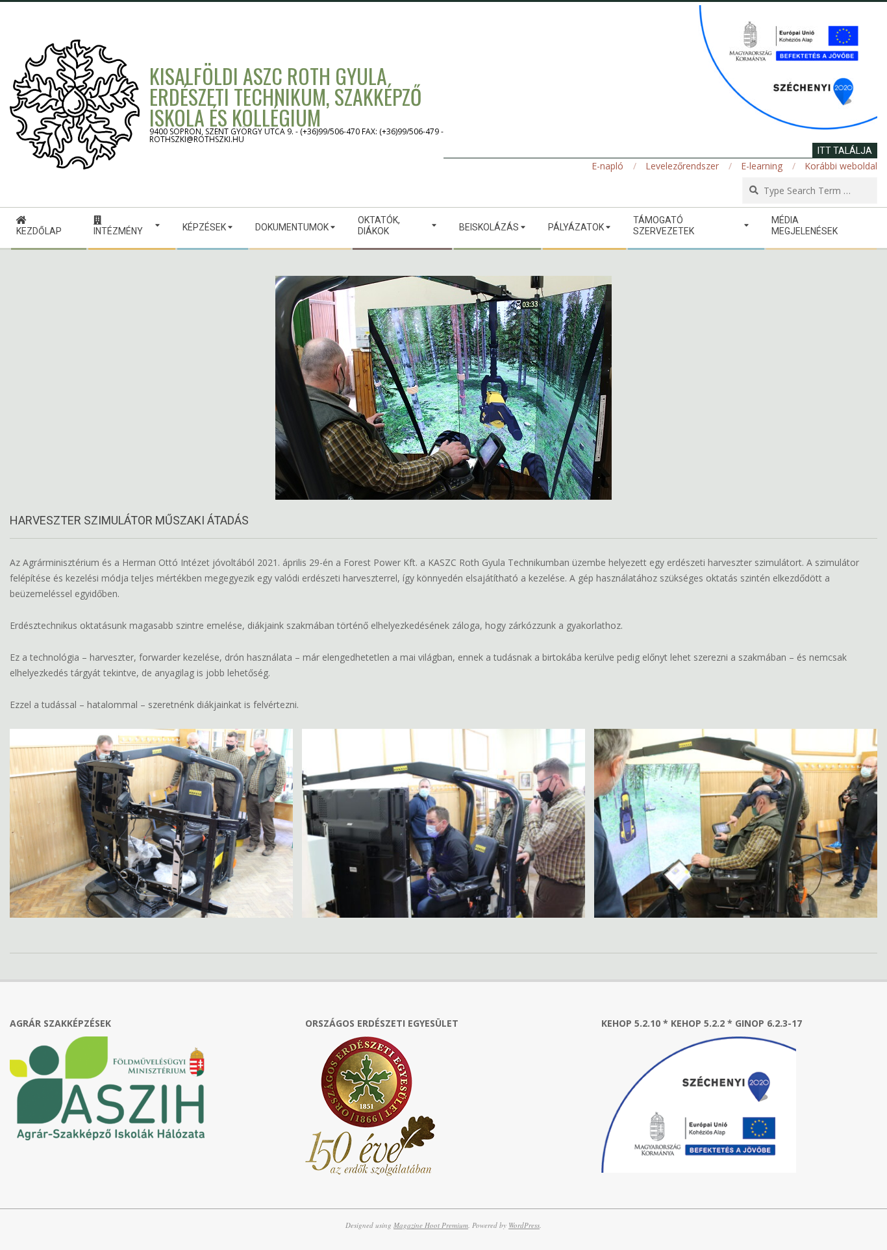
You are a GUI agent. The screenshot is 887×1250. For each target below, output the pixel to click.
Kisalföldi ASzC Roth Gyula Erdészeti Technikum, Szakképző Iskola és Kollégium (285, 96)
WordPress (524, 1225)
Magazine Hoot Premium (431, 1225)
